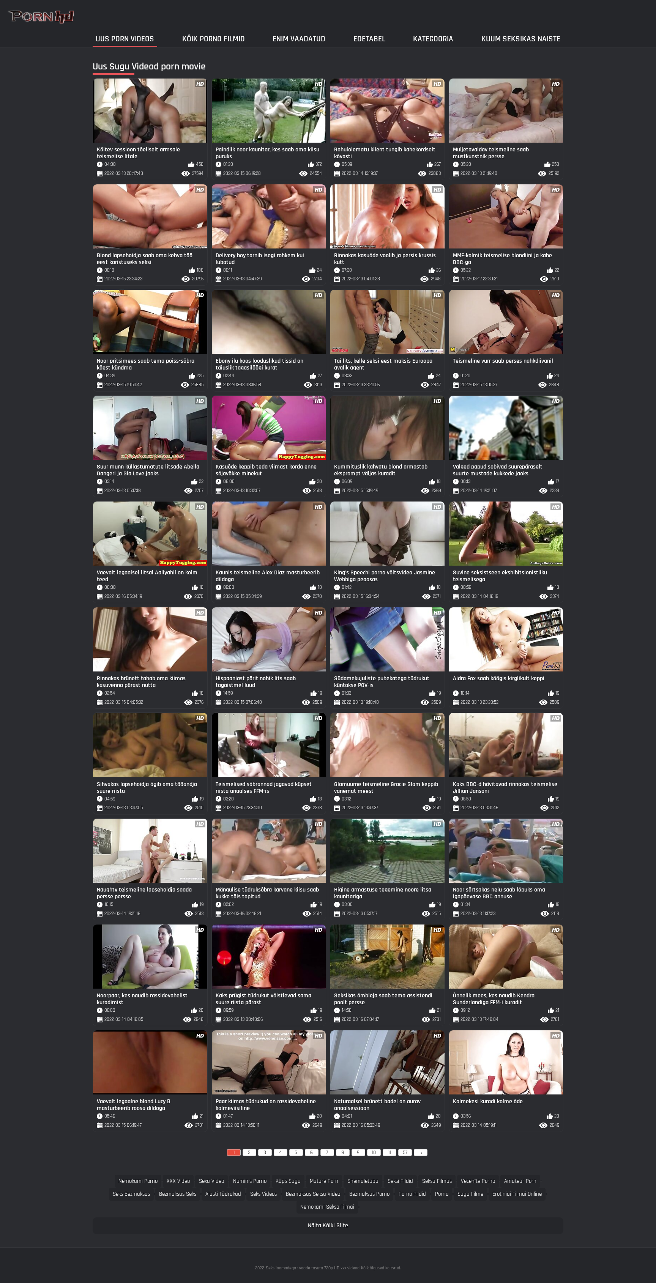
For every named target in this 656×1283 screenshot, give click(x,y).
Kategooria (433, 39)
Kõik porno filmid (213, 39)
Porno (441, 1194)
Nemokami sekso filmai (327, 1207)
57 (405, 1152)
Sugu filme (470, 1194)
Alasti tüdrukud (223, 1194)
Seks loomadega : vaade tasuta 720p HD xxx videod (313, 1268)
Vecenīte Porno (478, 1181)
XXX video (178, 1181)
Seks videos (263, 1194)
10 (374, 1152)
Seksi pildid (400, 1181)
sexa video (211, 1181)
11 (389, 1152)
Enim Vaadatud (299, 39)
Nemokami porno (138, 1181)
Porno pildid (412, 1194)
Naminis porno (249, 1181)
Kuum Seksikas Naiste (520, 39)
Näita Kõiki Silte (328, 1226)
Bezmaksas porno (369, 1194)
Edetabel (369, 39)
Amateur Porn (520, 1181)
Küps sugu (288, 1181)
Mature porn (324, 1181)
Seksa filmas (437, 1181)
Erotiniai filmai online (517, 1194)
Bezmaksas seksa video (313, 1194)
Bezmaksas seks (177, 1194)
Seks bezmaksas (131, 1194)
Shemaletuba (362, 1181)
